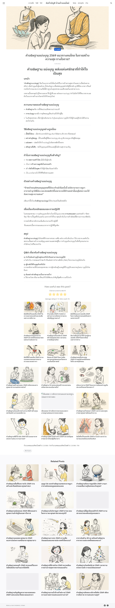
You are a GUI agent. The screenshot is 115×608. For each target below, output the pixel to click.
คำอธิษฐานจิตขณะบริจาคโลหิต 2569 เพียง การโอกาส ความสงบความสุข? (92, 593)
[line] (108, 605)
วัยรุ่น (74, 3)
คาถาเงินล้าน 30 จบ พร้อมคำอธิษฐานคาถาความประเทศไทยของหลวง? (90, 539)
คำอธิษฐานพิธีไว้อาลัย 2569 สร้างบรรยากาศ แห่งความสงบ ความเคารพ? (21, 437)
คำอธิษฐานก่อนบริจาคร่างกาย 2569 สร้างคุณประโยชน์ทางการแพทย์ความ (22, 412)
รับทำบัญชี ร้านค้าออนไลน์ (57, 3)
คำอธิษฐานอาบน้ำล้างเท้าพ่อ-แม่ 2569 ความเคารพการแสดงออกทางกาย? (55, 593)
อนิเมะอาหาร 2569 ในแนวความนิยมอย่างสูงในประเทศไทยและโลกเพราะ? (92, 386)
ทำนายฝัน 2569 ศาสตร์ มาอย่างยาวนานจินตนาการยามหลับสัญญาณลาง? (57, 316)
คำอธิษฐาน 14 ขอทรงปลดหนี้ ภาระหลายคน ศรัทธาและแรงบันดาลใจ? (56, 386)
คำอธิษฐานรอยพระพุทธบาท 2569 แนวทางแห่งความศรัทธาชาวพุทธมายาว (21, 539)
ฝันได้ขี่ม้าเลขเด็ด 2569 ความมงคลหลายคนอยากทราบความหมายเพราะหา (33, 359)
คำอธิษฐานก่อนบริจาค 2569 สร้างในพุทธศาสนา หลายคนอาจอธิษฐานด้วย (57, 337)
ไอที (41, 3)
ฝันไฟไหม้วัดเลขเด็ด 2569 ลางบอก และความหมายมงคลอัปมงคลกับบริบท (91, 437)
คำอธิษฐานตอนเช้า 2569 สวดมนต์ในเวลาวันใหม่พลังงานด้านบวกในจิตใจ (22, 566)
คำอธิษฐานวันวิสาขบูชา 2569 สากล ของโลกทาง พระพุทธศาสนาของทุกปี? (56, 512)
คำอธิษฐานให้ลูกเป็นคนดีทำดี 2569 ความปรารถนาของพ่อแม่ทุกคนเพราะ (91, 512)
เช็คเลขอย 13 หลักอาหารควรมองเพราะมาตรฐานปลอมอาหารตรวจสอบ (54, 412)
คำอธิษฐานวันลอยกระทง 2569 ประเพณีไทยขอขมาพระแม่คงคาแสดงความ (34, 337)
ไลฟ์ (37, 3)
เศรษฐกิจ (81, 3)
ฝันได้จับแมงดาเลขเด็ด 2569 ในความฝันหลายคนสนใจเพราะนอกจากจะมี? (81, 316)
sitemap (23, 605)
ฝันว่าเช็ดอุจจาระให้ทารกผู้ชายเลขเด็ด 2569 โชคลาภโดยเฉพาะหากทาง (81, 337)
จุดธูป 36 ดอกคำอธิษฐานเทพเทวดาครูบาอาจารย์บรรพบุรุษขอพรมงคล (56, 485)
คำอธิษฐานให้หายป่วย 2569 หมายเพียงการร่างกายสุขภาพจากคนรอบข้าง (56, 566)
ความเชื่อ (31, 3)
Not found (28, 451)
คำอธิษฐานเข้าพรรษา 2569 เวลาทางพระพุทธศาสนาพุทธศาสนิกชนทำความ (91, 412)
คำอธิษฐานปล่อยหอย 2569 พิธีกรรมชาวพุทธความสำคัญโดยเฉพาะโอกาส (21, 512)
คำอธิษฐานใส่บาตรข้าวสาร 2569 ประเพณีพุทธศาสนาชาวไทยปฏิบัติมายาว (57, 437)
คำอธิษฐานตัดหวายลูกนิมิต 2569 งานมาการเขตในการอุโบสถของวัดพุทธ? (91, 485)
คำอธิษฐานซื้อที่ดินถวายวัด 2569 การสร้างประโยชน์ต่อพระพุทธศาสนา (20, 485)
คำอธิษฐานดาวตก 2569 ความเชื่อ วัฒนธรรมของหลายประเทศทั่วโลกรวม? (56, 539)
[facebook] (105, 605)
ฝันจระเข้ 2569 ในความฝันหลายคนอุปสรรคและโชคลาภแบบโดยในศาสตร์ (57, 359)
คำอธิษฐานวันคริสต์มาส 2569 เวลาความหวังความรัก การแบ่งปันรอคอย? (91, 566)
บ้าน (87, 3)
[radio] (50, 295)
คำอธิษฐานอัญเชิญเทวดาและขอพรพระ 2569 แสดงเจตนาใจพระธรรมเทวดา (21, 593)
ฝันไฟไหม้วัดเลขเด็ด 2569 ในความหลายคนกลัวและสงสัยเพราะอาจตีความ (33, 316)
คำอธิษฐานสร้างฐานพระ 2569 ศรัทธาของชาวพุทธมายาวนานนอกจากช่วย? (22, 386)
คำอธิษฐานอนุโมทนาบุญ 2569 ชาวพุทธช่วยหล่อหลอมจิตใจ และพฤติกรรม (80, 359)
